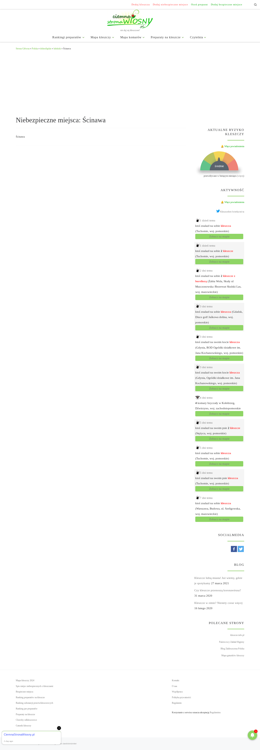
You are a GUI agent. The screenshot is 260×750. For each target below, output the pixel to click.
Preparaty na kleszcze (25, 714)
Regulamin (177, 703)
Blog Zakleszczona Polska (232, 648)
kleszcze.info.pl (237, 635)
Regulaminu (215, 712)
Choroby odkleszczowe (26, 720)
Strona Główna (23, 48)
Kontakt (175, 680)
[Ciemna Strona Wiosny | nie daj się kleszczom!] (130, 18)
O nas (174, 686)
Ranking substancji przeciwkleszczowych (34, 703)
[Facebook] (234, 549)
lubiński (57, 48)
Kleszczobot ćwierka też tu (232, 211)
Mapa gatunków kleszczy (232, 655)
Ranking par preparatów (26, 708)
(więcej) (240, 176)
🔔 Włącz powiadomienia (232, 146)
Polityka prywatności (181, 697)
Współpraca (177, 691)
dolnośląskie (45, 48)
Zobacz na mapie (219, 236)
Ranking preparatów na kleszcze (30, 697)
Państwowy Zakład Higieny (231, 642)
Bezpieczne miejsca (24, 691)
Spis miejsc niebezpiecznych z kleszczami (34, 686)
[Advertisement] (130, 82)
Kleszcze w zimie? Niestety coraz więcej (218, 602)
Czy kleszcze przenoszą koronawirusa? (217, 590)
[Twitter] (241, 549)
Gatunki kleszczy (23, 725)
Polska (35, 48)
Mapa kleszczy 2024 (25, 680)
